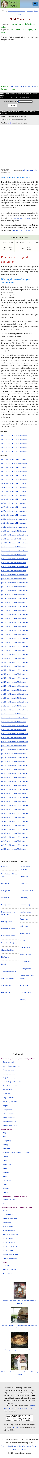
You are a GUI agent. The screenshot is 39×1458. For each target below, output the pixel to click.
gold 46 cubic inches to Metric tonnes (13, 817)
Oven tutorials (25, 876)
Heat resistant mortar (8, 936)
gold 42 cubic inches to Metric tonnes (13, 785)
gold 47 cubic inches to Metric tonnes (13, 825)
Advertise (16, 1449)
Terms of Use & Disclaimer (21, 1446)
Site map (23, 1000)
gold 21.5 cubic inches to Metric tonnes (14, 622)
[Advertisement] (19, 62)
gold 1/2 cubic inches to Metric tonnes (14, 443)
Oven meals (5, 898)
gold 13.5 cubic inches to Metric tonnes (14, 559)
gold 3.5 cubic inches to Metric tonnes (14, 479)
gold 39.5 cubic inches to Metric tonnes (14, 765)
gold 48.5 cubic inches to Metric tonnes (14, 837)
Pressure (6, 1172)
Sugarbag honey (9, 1078)
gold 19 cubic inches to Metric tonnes (13, 602)
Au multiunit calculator (22, 218)
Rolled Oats (7, 1090)
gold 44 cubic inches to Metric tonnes (13, 801)
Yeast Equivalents (10, 1102)
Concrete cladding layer (9, 943)
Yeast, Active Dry (10, 1238)
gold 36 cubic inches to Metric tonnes (13, 738)
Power (5, 1168)
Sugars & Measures (10, 1234)
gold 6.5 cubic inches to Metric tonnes (14, 503)
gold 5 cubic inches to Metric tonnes (13, 491)
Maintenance (24, 926)
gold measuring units (29, 170)
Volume (6, 1188)
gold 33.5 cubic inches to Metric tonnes (14, 718)
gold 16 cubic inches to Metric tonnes (13, 579)
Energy (5, 1144)
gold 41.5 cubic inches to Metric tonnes (14, 781)
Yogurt (5, 1106)
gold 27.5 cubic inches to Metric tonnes (14, 670)
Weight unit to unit (10, 1258)
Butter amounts (9, 1062)
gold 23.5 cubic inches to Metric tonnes (14, 638)
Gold (5, 1203)
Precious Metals (9, 1199)
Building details (6, 921)
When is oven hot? (26, 891)
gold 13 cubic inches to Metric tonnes (13, 555)
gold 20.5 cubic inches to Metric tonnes (14, 614)
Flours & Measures (10, 1218)
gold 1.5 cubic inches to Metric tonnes (14, 463)
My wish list (24, 985)
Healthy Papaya (25, 954)
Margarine (7, 1222)
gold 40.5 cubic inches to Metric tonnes (14, 773)
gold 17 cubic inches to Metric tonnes (13, 587)
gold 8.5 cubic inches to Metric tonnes (14, 519)
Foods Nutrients (9, 1118)
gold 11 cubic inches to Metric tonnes (13, 539)
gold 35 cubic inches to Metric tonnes (13, 730)
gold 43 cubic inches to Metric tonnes (13, 793)
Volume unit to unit (10, 1254)
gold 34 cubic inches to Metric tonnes (13, 722)
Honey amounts (9, 1074)
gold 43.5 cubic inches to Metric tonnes (14, 797)
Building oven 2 (6, 992)
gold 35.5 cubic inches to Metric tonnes (14, 734)
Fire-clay (4, 964)
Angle (5, 1133)
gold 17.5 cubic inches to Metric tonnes (14, 590)
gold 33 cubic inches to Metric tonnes (13, 714)
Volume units (8, 1121)
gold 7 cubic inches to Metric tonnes (13, 507)
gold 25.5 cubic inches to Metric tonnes (14, 654)
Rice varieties (8, 1226)
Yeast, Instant (8, 1250)
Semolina (6, 1094)
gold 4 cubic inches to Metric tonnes (13, 483)
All (16, 1121)
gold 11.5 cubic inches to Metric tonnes (14, 543)
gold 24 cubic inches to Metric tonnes (13, 642)
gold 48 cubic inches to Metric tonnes (13, 833)
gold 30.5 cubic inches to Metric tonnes (14, 694)
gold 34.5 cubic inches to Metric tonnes (14, 726)
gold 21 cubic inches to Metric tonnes (13, 618)
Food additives (25, 947)
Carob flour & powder (11, 1066)
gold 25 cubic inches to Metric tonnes (13, 650)
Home (10, 4)
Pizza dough (24, 898)
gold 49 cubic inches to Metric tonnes (13, 841)
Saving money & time (8, 971)
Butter (5, 1210)
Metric (5, 1160)
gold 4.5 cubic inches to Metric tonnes (14, 487)
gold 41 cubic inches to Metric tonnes (13, 777)
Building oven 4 (25, 969)
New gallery (5, 891)
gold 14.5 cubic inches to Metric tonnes (14, 567)
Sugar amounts (8, 1098)
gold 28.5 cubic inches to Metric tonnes (14, 678)
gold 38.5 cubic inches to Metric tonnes (14, 757)
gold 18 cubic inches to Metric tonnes (13, 594)
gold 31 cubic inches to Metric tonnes (13, 698)
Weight (5, 1192)
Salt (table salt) (9, 1230)
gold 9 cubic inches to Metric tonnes (13, 523)
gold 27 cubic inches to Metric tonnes (13, 666)
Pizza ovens (5, 883)
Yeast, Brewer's (9, 1242)
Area (4, 1137)
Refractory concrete (8, 929)
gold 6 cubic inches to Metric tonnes (13, 499)
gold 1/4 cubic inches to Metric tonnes (14, 435)
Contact (34, 1446)
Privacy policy (6, 1446)
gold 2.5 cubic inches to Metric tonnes (14, 471)
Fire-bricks (5, 957)
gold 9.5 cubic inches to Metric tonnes (14, 527)
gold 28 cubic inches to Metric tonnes (13, 674)
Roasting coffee (25, 912)
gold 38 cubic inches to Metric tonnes (13, 754)
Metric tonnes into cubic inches (21, 230)
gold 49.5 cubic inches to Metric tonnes (14, 845)
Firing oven (24, 919)
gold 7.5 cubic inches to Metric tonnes (14, 511)
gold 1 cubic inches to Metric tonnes (13, 459)
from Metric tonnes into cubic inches (23, 86)
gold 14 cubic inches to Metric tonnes (13, 563)
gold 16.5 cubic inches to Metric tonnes (14, 583)
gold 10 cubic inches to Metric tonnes (13, 531)
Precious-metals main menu (16, 11)
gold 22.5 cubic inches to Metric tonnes (14, 630)
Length (5, 1156)
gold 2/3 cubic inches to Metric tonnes (14, 447)
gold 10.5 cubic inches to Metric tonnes (14, 535)
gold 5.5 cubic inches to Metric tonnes (14, 495)
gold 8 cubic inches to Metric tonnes (13, 515)
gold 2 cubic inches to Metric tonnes (13, 467)
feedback (15, 1427)
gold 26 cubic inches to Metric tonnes (13, 658)
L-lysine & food (25, 961)
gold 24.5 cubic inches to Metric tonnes (14, 646)
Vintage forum (6, 905)
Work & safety (25, 933)
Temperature (7, 1110)
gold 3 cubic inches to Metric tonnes (13, 475)
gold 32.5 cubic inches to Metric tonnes (14, 710)
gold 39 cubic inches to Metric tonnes (13, 761)
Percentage (7, 1164)
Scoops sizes (8, 1114)
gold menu (29, 11)
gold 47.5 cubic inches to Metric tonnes (14, 829)
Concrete (6, 1265)
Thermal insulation (7, 950)
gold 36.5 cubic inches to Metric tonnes (14, 742)
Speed (5, 1176)
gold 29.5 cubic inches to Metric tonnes (14, 686)
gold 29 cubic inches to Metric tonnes (13, 682)
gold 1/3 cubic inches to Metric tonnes (14, 439)
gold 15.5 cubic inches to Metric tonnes (14, 575)
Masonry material (9, 1269)
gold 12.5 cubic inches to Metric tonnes (14, 551)
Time (5, 1184)
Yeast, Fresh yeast (10, 1246)
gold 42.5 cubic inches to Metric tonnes (14, 789)
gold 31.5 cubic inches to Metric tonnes (14, 702)
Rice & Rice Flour (10, 1086)
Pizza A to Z (24, 883)
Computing (7, 1141)
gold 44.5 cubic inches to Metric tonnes (14, 805)
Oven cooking (25, 905)
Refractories (7, 1273)
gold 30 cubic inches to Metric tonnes (13, 690)
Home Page (5, 867)
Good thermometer (7, 978)
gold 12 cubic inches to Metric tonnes (13, 547)
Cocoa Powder (8, 1214)
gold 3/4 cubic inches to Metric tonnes (14, 451)
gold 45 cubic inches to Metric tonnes (13, 809)
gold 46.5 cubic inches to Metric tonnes (14, 821)
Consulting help (25, 992)
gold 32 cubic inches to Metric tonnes (13, 706)
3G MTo (23, 940)
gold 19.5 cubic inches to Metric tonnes (14, 606)
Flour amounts (8, 1070)
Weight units (8, 1125)
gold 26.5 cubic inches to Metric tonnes (14, 662)
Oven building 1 (6, 985)
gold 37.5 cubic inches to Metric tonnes (14, 750)
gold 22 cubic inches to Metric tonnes (13, 626)
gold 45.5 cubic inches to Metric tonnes (14, 813)
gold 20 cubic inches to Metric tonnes (13, 610)
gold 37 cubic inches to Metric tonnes (13, 746)
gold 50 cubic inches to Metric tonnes (13, 849)
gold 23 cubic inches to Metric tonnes (13, 634)
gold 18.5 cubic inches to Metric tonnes (14, 598)
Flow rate (6, 1148)
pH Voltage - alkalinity (12, 1082)
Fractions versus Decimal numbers (16, 1152)
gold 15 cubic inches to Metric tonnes (13, 571)
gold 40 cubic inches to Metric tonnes (13, 769)
